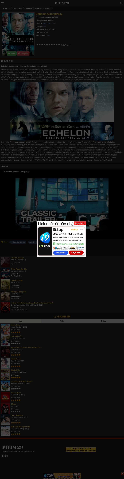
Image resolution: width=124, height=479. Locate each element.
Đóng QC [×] (80, 223)
